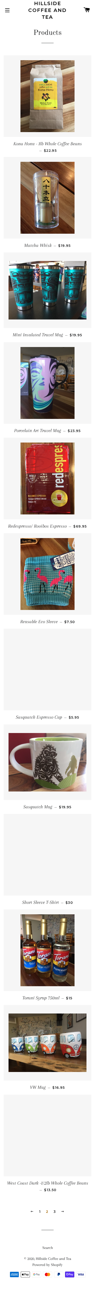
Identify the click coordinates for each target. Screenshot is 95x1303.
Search (47, 1247)
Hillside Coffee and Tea (47, 10)
